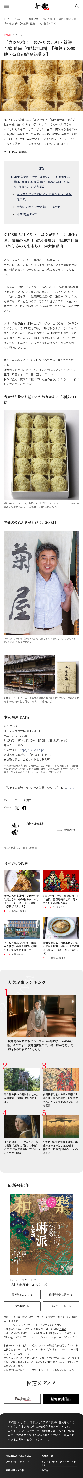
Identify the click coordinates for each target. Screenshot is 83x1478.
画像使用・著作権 (15, 1470)
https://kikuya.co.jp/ (32, 750)
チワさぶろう (58, 907)
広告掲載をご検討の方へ (18, 1456)
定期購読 (20, 1306)
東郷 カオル (17, 954)
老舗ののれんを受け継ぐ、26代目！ (40, 207)
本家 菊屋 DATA (27, 214)
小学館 (45, 1470)
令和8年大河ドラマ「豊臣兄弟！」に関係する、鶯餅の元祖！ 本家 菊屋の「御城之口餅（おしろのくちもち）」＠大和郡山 (43, 181)
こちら (70, 788)
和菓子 (27, 800)
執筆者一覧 (47, 1456)
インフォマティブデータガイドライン (59, 1463)
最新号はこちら (20, 1294)
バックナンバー (58, 1306)
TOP (6, 18)
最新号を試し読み (59, 1294)
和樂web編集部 (18, 152)
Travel (17, 18)
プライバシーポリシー (17, 1461)
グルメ (18, 800)
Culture (47, 907)
